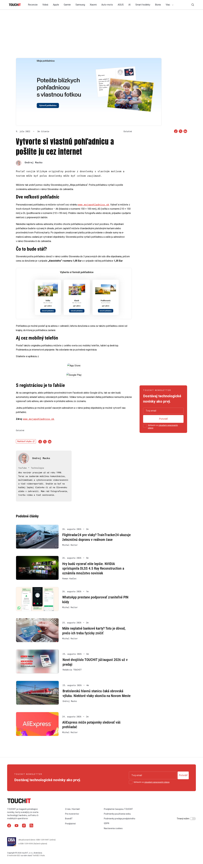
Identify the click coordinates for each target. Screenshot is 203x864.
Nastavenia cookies (113, 828)
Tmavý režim (183, 818)
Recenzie (33, 4)
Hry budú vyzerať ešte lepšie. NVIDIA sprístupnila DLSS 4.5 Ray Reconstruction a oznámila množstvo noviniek (93, 568)
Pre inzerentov (72, 814)
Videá (45, 4)
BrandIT (69, 818)
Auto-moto (107, 4)
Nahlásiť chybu (24, 441)
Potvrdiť (163, 418)
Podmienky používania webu (117, 814)
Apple (56, 4)
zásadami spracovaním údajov (156, 782)
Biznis (158, 4)
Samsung (80, 4)
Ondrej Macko (34, 162)
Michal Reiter (70, 545)
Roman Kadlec (69, 578)
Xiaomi (93, 4)
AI (129, 4)
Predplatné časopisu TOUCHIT (118, 809)
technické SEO (14, 855)
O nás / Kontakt (72, 809)
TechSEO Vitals (38, 855)
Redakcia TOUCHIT (72, 670)
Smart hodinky (142, 4)
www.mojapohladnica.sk (93, 204)
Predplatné (70, 823)
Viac (168, 4)
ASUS (121, 4)
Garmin (67, 4)
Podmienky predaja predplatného (119, 818)
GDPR (106, 823)
